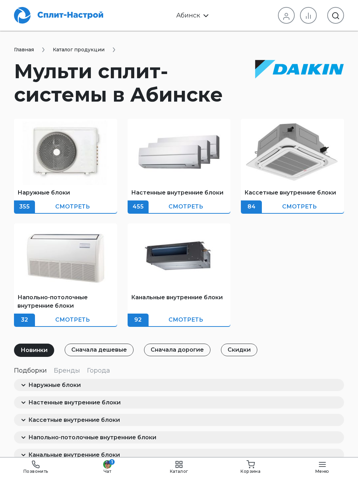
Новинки (34, 350)
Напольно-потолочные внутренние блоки (92, 437)
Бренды (67, 370)
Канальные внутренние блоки (74, 455)
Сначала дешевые (99, 349)
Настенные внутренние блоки (74, 402)
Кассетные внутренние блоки (74, 420)
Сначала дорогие (177, 349)
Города (98, 370)
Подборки (30, 370)
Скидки (239, 349)
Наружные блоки (54, 385)
